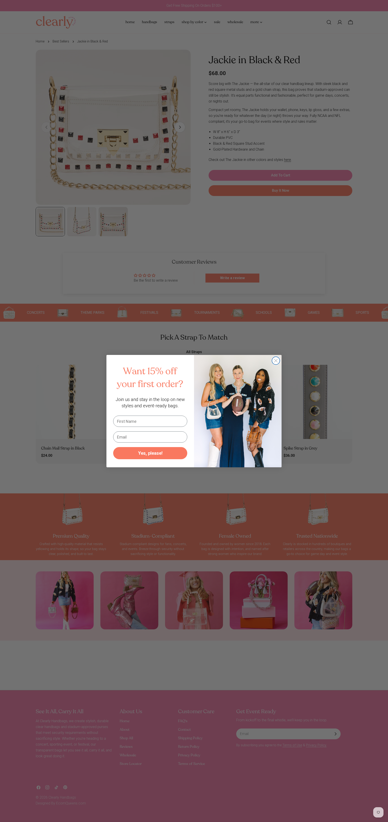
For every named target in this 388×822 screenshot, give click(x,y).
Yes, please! (150, 453)
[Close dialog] (276, 361)
